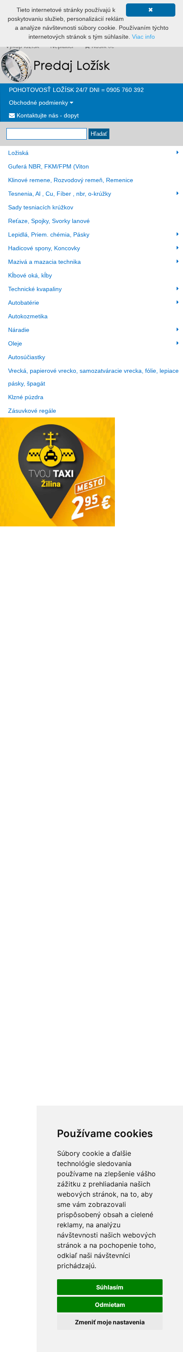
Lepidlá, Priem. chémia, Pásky (48, 234)
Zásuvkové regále (32, 410)
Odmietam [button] (110, 1304)
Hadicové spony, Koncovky (44, 248)
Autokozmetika (28, 316)
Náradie (18, 329)
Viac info (143, 36)
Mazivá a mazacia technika (44, 261)
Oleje (15, 343)
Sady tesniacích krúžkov (40, 207)
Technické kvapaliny (35, 289)
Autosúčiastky (26, 357)
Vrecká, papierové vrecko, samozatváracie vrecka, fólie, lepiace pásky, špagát (93, 377)
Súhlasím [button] (109, 1287)
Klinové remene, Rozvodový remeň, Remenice (70, 180)
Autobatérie (23, 302)
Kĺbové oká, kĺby (30, 275)
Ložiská (18, 152)
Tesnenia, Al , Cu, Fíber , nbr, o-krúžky (59, 193)
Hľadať (99, 134)
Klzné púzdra (25, 397)
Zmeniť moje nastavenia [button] (110, 1322)
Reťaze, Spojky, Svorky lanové (49, 220)
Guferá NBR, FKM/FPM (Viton (48, 166)
